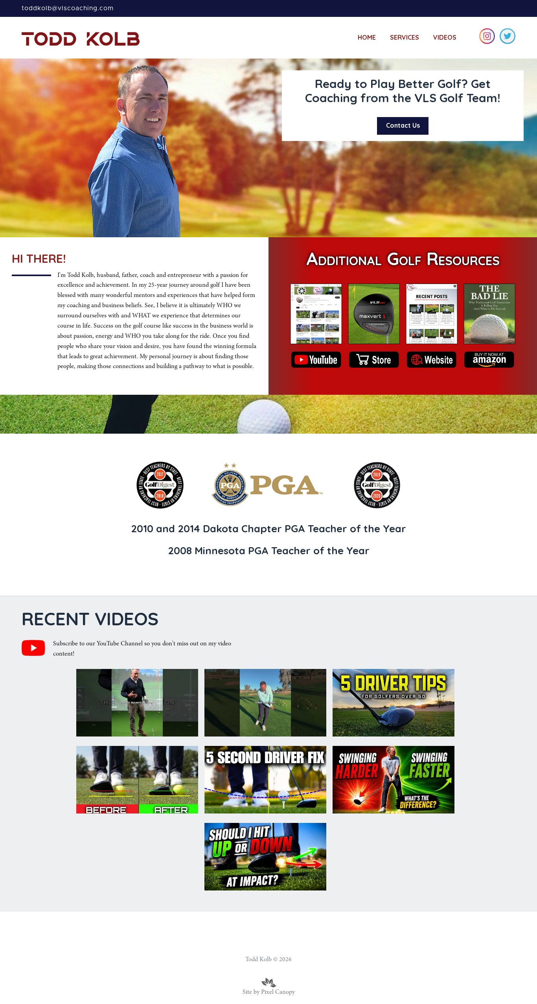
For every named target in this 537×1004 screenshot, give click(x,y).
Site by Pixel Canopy (269, 992)
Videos (444, 37)
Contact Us (403, 125)
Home (367, 37)
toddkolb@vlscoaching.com (68, 8)
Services (404, 37)
